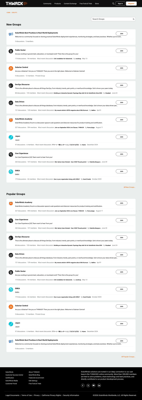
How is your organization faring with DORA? (67, 179)
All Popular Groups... (128, 357)
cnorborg (78, 58)
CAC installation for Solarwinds (63, 58)
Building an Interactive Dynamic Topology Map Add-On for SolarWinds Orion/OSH (78, 93)
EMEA (17, 171)
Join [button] (121, 33)
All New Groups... (130, 187)
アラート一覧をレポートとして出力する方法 (65, 145)
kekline (93, 110)
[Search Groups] (134, 19)
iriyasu (84, 145)
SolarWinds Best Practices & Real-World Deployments (36, 33)
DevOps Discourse (22, 84)
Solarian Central (21, 67)
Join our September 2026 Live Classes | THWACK (69, 127)
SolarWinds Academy (23, 119)
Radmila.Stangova (95, 162)
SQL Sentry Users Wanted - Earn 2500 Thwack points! (70, 162)
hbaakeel (108, 93)
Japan (17, 136)
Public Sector (20, 50)
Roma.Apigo (91, 127)
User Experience (21, 153)
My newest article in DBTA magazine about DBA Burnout (71, 110)
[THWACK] (16, 3)
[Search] (113, 4)
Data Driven (19, 102)
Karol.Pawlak (87, 179)
